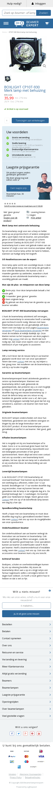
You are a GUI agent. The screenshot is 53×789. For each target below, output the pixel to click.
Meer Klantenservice (13, 666)
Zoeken (43, 13)
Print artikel (36, 217)
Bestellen (7, 624)
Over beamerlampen (13, 708)
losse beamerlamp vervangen (28, 330)
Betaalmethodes (32, 777)
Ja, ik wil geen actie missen (26, 613)
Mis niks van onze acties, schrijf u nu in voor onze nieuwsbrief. (26, 598)
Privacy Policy (16, 777)
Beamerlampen (10, 687)
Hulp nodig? (14, 3)
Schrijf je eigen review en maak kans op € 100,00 (23, 206)
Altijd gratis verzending (14, 673)
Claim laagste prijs (18, 188)
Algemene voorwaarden (30, 774)
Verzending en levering (14, 659)
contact (16, 339)
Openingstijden (10, 701)
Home (4, 32)
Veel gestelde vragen (13, 715)
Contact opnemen (11, 638)
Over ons (7, 645)
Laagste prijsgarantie (13, 694)
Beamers (7, 680)
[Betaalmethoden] (12, 751)
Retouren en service (12, 652)
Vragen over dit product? (10, 219)
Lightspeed (32, 787)
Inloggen (40, 3)
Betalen (6, 631)
